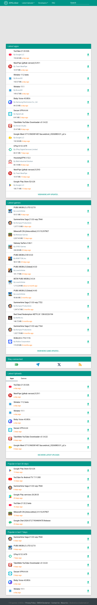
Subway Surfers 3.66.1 (23, 243)
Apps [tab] (12, 378)
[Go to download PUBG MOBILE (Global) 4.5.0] (88, 271)
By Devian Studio (20, 126)
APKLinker (13, 3)
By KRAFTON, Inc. (20, 258)
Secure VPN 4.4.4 (21, 110)
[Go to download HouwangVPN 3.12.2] (88, 162)
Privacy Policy (30, 603)
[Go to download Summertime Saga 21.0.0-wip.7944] (88, 224)
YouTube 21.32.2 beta (22, 503)
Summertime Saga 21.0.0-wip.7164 (28, 326)
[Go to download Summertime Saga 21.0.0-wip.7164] (88, 330)
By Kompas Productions (22, 223)
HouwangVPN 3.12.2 (22, 158)
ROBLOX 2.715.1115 (22, 338)
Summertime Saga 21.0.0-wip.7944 (28, 219)
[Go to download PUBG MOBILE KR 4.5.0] (88, 259)
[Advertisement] (48, 24)
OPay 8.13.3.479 (20, 146)
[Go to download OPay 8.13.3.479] (88, 150)
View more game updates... (48, 351)
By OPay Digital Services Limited (25, 149)
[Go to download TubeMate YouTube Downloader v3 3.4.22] (88, 126)
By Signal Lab (19, 114)
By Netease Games (21, 235)
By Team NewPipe (20, 66)
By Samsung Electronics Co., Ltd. (26, 102)
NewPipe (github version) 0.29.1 (27, 63)
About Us (64, 603)
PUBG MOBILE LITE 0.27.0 (24, 207)
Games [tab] (23, 378)
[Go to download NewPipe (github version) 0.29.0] (88, 174)
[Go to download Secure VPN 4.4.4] (88, 115)
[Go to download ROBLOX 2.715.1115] (88, 342)
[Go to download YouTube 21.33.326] (88, 55)
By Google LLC (19, 55)
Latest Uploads (27, 3)
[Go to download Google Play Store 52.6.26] (88, 186)
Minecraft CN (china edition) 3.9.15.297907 (31, 231)
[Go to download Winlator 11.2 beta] (88, 79)
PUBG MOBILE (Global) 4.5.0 (25, 267)
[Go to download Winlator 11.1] (88, 91)
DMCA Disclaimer (43, 603)
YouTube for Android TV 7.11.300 (27, 477)
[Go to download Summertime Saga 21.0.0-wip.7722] (88, 307)
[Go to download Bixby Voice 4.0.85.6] (88, 103)
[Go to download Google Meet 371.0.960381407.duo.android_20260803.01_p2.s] (88, 138)
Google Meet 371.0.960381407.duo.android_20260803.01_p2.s (40, 134)
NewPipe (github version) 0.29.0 (27, 170)
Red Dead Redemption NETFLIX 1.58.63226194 (33, 314)
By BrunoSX (18, 78)
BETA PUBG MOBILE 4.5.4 (24, 279)
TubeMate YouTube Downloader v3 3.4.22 (31, 122)
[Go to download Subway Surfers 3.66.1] (88, 247)
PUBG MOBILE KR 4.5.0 (23, 255)
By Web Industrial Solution (23, 161)
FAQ (53, 3)
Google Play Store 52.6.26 (24, 182)
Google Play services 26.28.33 (26, 495)
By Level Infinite (19, 211)
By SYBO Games (20, 247)
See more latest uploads (48, 455)
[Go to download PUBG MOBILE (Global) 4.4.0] (88, 295)
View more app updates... (48, 194)
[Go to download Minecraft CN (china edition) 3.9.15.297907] (88, 235)
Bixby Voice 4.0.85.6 (22, 98)
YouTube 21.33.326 (21, 51)
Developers (42, 3)
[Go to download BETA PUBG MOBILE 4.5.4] (88, 283)
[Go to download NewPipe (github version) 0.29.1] (88, 67)
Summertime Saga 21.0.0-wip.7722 (28, 302)
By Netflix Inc (18, 318)
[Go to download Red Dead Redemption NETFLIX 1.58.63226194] (88, 319)
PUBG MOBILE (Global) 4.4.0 (25, 290)
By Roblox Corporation (22, 342)
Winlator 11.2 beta (21, 75)
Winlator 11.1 (19, 87)
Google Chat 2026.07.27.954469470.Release (32, 520)
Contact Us (55, 603)
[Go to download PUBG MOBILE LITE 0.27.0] (88, 212)
